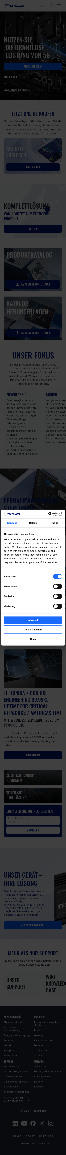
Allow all (33, 620)
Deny (33, 638)
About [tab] (54, 523)
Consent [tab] (12, 523)
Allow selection (33, 629)
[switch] (57, 586)
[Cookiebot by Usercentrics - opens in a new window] (48, 514)
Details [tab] (33, 523)
